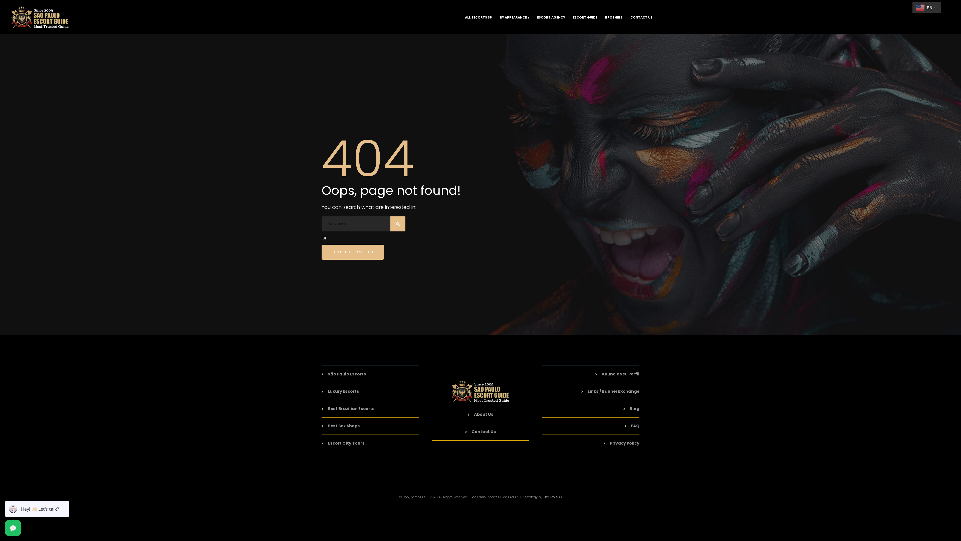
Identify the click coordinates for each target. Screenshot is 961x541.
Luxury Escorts (343, 391)
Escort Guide (585, 17)
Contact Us (641, 17)
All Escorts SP (478, 17)
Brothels (614, 17)
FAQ (635, 426)
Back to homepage (353, 252)
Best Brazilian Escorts (351, 409)
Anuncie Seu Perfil (620, 374)
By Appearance (513, 17)
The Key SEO (552, 497)
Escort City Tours (346, 443)
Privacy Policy (624, 443)
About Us (484, 414)
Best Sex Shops (344, 426)
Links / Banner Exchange (613, 391)
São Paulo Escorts (347, 374)
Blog (634, 409)
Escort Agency (551, 17)
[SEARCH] (397, 223)
